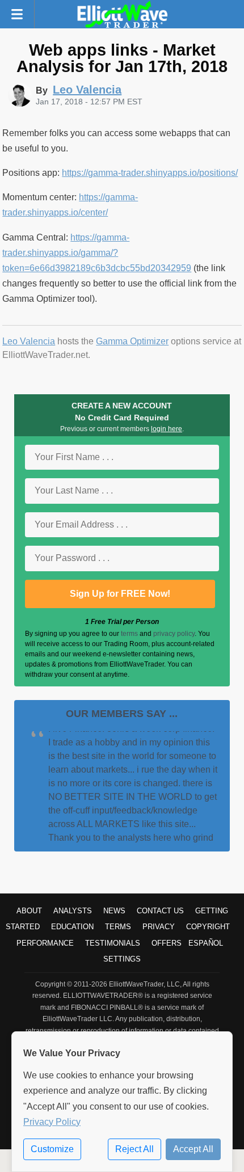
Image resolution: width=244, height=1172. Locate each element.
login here (166, 429)
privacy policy (174, 634)
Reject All (134, 1149)
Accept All (193, 1149)
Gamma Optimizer (132, 341)
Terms (118, 926)
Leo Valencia (28, 341)
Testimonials (112, 943)
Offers (167, 943)
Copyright (208, 926)
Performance (45, 943)
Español (205, 943)
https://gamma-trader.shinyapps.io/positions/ (150, 173)
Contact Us (160, 911)
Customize (52, 1149)
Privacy (158, 926)
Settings (122, 959)
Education (72, 926)
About (29, 911)
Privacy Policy (52, 1122)
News (114, 911)
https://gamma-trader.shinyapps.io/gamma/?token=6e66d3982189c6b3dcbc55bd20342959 (96, 253)
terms (129, 634)
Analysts (72, 911)
